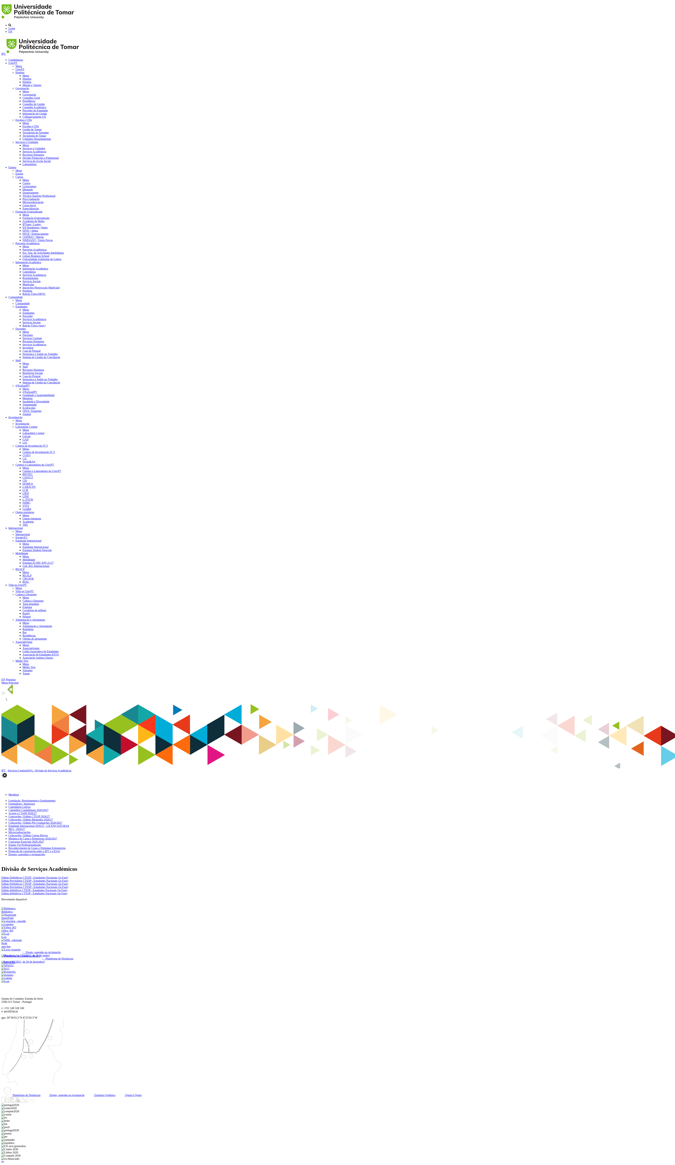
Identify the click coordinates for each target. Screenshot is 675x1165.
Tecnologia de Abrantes (35, 132)
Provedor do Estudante (35, 110)
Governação (22, 88)
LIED (25, 493)
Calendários (29, 271)
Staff (18, 360)
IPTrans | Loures (31, 224)
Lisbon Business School (35, 255)
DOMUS (27, 483)
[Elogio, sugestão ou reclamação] (11, 949)
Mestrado (27, 189)
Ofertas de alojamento (34, 638)
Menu (18, 66)
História (19, 72)
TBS (25, 524)
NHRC (26, 502)
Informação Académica (28, 262)
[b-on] (5, 981)
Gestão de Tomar (31, 129)
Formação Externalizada (28, 211)
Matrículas (28, 284)
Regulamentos (30, 278)
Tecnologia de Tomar (34, 135)
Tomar (26, 673)
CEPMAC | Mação (33, 236)
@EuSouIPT (22, 385)
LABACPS (29, 486)
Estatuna (27, 607)
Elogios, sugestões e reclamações (26, 854)
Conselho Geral (31, 97)
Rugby (26, 613)
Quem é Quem (133, 1095)
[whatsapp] (38, 1101)
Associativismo (23, 641)
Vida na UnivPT (17, 584)
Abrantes (27, 670)
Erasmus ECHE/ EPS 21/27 (38, 562)
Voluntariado (29, 404)
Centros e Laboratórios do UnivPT (34, 464)
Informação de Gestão (34, 113)
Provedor (27, 316)
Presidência (28, 100)
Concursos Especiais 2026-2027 (26, 841)
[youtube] (18, 1101)
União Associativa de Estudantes (40, 651)
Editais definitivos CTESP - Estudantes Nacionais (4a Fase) (34, 893)
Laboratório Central (26, 426)
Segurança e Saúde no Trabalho (40, 354)
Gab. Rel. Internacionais (35, 565)
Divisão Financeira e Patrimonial (40, 157)
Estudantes (21, 306)
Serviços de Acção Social (36, 161)
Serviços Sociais (31, 281)
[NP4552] (7, 965)
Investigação (15, 417)
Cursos (19, 176)
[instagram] (11, 1101)
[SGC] (5, 968)
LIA (24, 442)
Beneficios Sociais (32, 373)
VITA (25, 505)
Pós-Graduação (31, 199)
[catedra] (6, 978)
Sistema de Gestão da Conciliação (41, 357)
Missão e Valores (31, 85)
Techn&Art (28, 461)
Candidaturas (15, 59)
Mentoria (27, 398)
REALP (20, 569)
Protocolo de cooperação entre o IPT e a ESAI (34, 851)
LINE (25, 496)
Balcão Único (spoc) (33, 325)
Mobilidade (21, 553)
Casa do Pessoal (31, 350)
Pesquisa (11, 679)
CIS (24, 480)
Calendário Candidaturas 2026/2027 (28, 810)
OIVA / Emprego (31, 410)
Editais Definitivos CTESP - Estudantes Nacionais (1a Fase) (34, 877)
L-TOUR (27, 499)
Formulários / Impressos (21, 803)
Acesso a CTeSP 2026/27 (22, 813)
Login (11, 28)
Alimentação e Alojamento (30, 619)
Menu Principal (9, 682)
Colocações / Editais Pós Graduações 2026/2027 (35, 822)
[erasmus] (7, 974)
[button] (2, 1161)
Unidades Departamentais (36, 138)
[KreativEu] (8, 971)
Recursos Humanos (33, 154)
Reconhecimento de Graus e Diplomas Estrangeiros (37, 848)
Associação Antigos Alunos (37, 657)
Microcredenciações (19, 832)
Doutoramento (30, 192)
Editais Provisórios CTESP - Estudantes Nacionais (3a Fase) (34, 887)
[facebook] (4, 1101)
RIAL (25, 581)
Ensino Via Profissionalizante (24, 844)
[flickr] (31, 1101)
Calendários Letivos (19, 806)
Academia (28, 521)
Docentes (20, 328)
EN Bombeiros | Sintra (35, 227)
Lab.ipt (26, 436)
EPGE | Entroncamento (35, 233)
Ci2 (24, 458)
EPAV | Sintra (30, 230)
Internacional (15, 528)
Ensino (12, 167)
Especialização (30, 208)
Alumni (26, 414)
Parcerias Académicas (27, 243)
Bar (24, 632)
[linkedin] (24, 1101)
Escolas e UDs (23, 119)
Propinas (27, 290)
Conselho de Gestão (33, 104)
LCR (25, 490)
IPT (3, 53)
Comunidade (15, 297)
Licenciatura (29, 186)
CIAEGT (27, 477)
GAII (25, 439)
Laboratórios (29, 164)
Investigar (27, 347)
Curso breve (29, 205)
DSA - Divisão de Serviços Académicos (49, 770)
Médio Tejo (21, 660)
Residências (29, 635)
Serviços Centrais (32, 338)
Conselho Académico (34, 107)
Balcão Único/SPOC (34, 293)
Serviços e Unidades (26, 142)
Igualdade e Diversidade (35, 401)
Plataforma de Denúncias (26, 1095)
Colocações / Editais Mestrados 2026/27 (30, 819)
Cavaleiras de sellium (34, 610)
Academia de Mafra (33, 221)
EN (10, 31)
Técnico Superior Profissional (38, 195)
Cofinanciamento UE (34, 116)
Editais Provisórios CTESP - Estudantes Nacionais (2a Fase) (34, 880)
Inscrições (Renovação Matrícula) (41, 287)
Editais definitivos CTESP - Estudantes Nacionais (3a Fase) (34, 890)
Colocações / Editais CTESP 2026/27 (29, 816)
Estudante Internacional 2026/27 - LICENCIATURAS (38, 825)
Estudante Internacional (28, 540)
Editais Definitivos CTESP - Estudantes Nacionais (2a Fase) (34, 883)
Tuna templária (30, 603)
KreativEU (21, 537)
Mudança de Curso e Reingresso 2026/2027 (32, 838)
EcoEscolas (28, 407)
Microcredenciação (33, 202)
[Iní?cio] (38, 19)
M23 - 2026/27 (16, 829)
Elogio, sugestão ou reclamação (67, 1095)
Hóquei (26, 616)
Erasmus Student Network (37, 550)
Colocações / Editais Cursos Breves (28, 835)
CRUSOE (28, 578)
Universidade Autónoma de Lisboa (41, 259)
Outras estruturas (24, 512)
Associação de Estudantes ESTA (40, 654)
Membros (13, 794)
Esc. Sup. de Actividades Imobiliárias (43, 252)
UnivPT (12, 63)
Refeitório (28, 629)
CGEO (26, 455)
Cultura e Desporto (26, 594)
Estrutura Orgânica (104, 1095)
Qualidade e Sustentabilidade (38, 395)
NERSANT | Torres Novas (37, 240)
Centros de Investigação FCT (31, 445)
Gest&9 (26, 509)
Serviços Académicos (34, 151)
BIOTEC (27, 474)
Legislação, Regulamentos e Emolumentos (32, 800)
